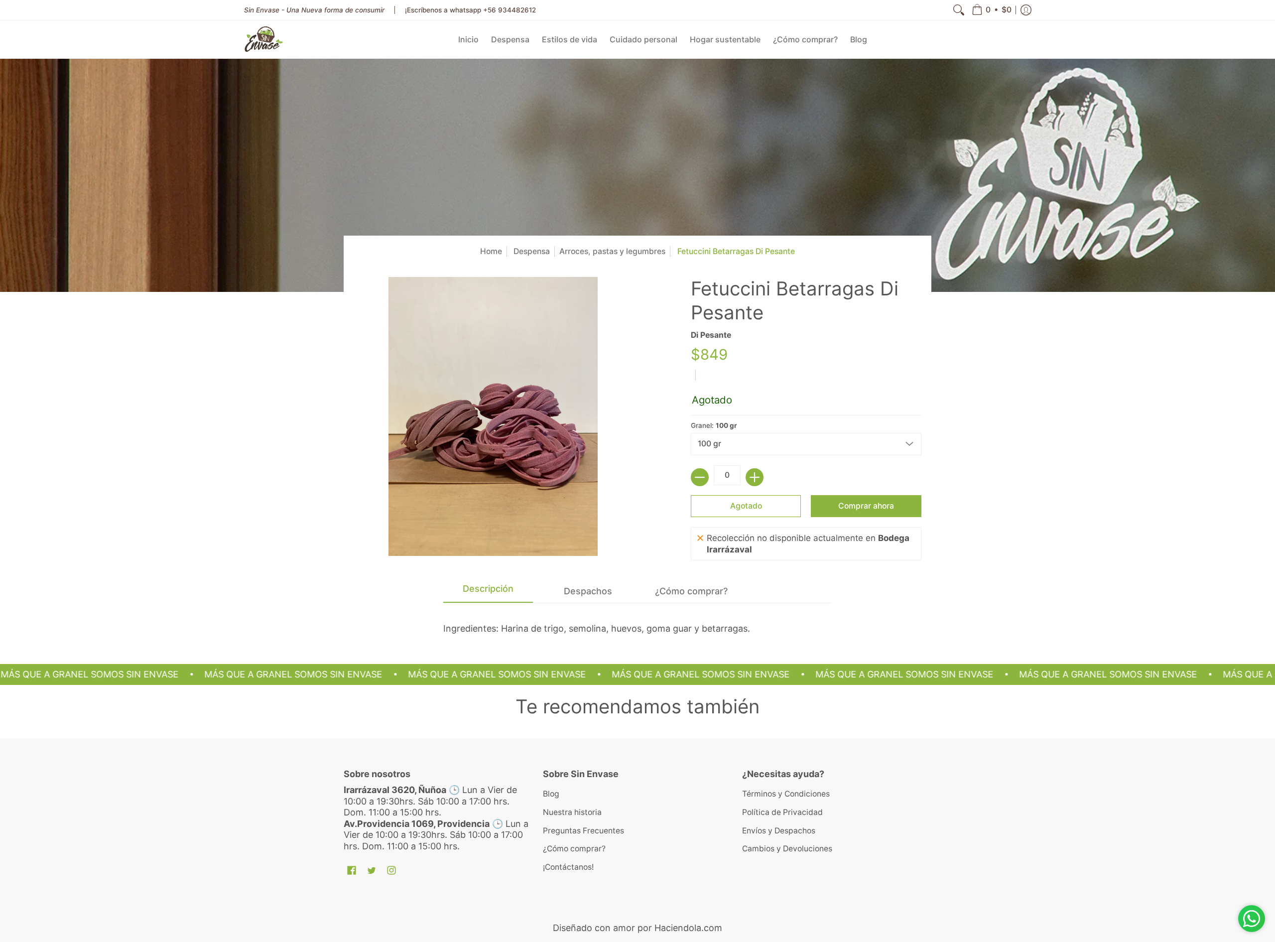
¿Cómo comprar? (574, 848)
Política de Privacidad (782, 812)
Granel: (714, 425)
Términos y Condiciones (786, 794)
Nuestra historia (572, 812)
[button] (991, 10)
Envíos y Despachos (778, 830)
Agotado (746, 506)
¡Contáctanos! (568, 867)
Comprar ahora (866, 506)
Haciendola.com (688, 928)
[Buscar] (958, 10)
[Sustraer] (700, 477)
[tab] (488, 591)
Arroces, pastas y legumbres (612, 251)
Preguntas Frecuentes (583, 830)
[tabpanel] (637, 619)
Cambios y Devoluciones (787, 848)
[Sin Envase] (264, 39)
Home (491, 251)
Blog (551, 794)
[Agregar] (755, 477)
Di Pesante (711, 335)
